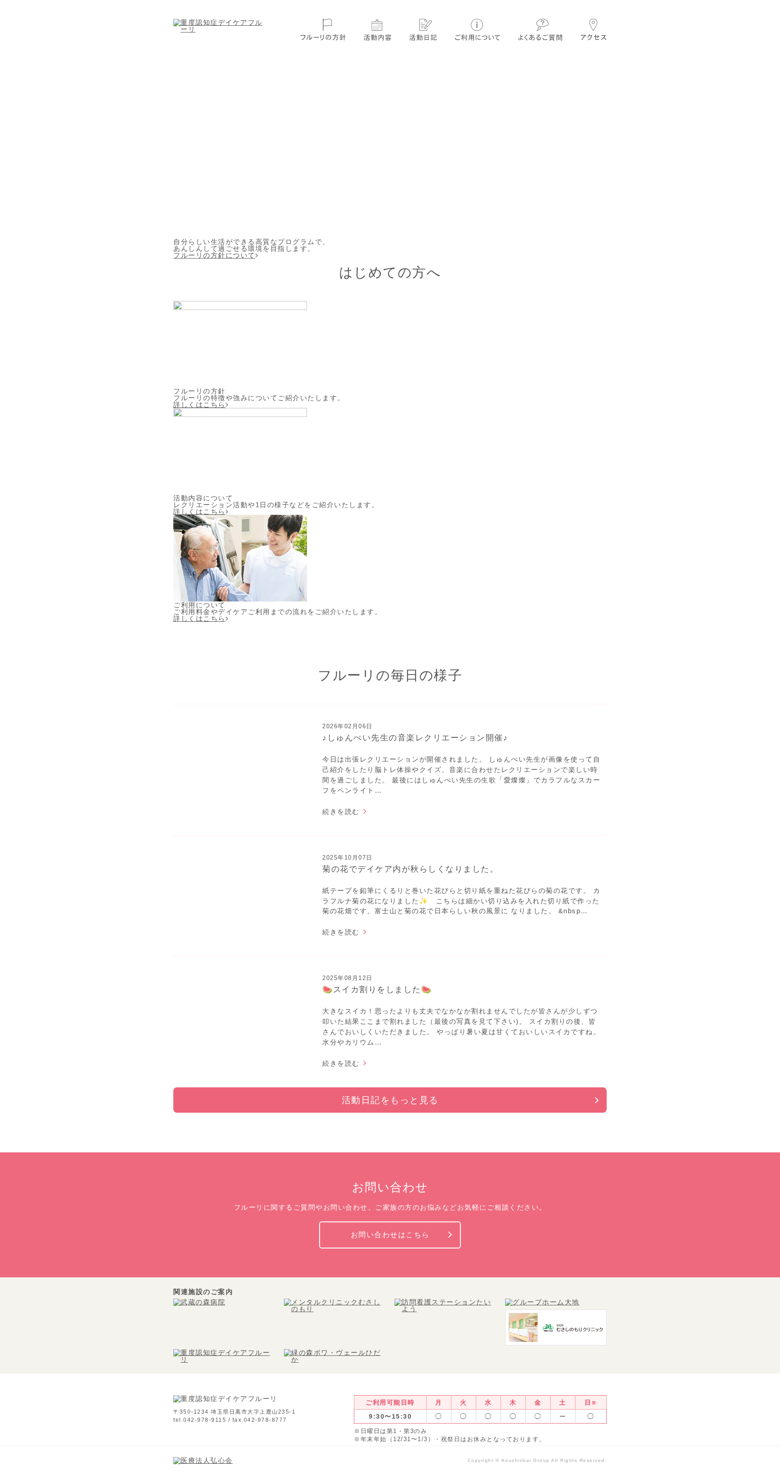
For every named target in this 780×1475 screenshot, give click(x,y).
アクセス (593, 29)
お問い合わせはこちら (390, 1235)
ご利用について (477, 29)
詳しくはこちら (199, 404)
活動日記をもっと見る (390, 1100)
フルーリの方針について (214, 255)
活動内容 (377, 29)
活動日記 (423, 29)
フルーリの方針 (323, 29)
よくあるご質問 (540, 29)
